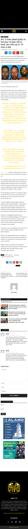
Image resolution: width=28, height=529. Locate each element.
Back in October (4, 172)
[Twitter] (16, 522)
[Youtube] (19, 522)
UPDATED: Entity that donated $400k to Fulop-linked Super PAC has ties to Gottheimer (7, 275)
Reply (7, 346)
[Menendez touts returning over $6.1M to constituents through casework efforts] (4, 313)
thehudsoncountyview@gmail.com (17, 513)
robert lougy (16, 255)
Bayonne (2, 308)
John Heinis (4, 49)
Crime (2, 36)
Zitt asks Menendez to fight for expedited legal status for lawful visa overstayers (17, 306)
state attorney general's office (7, 256)
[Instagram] (12, 522)
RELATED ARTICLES (6, 299)
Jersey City (6, 36)
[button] (26, 31)
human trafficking (8, 255)
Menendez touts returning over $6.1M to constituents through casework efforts (17, 313)
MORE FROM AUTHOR (7, 301)
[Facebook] (8, 522)
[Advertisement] (14, 15)
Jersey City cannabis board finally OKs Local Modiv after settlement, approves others (18, 320)
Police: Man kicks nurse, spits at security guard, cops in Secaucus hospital (21, 275)
